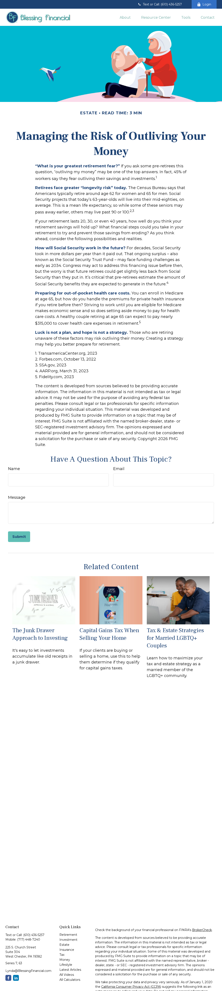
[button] (125, 17)
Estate (64, 945)
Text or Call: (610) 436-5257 (162, 4)
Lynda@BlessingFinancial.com (28, 971)
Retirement (68, 935)
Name (14, 468)
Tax (61, 955)
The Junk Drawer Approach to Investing (40, 634)
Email (118, 468)
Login (206, 4)
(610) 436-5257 (33, 935)
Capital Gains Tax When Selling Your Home (109, 634)
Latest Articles (70, 970)
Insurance (66, 950)
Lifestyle (65, 965)
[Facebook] (8, 978)
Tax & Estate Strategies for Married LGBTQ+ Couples (175, 638)
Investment (68, 940)
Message (16, 497)
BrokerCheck (202, 930)
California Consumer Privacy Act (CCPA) (131, 987)
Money (64, 960)
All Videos (66, 975)
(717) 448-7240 (28, 939)
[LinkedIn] (16, 978)
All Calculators (69, 980)
